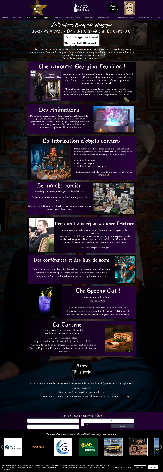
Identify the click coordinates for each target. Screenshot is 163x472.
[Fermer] (160, 467)
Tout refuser (140, 467)
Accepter (153, 467)
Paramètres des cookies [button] (123, 467)
